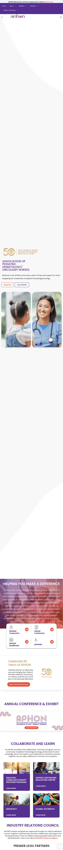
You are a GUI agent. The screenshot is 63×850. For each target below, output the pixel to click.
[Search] (61, 17)
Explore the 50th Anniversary (18, 684)
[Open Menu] (2, 17)
